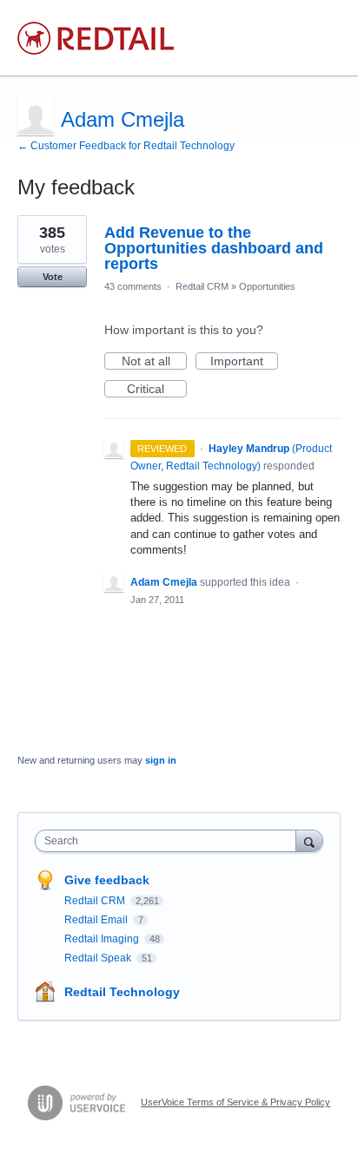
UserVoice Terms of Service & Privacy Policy (235, 1102)
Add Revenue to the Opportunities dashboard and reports (213, 248)
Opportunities (267, 286)
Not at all (154, 362)
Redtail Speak (99, 958)
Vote (53, 277)
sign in (160, 760)
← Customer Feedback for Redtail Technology (126, 146)
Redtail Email (97, 920)
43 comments (133, 286)
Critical (157, 389)
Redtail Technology (122, 992)
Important (244, 362)
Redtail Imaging (103, 939)
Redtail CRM (202, 286)
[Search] (309, 840)
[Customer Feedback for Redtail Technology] (95, 38)
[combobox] (169, 841)
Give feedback (106, 880)
